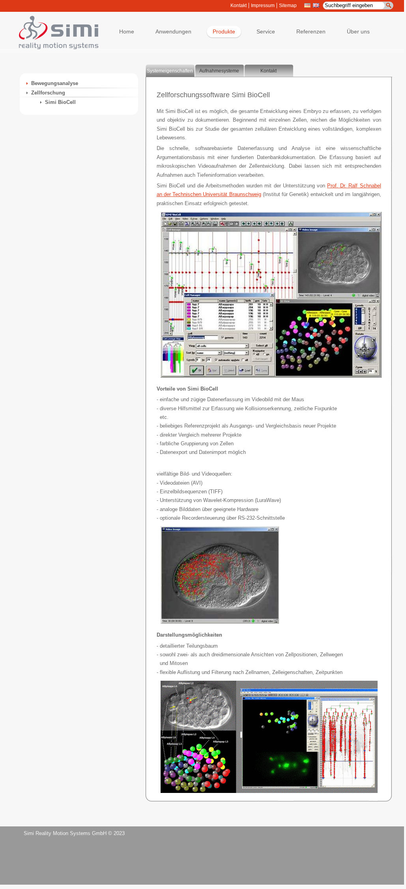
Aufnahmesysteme (219, 71)
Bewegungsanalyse (54, 83)
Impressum (263, 5)
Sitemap (288, 5)
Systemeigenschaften (170, 71)
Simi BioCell (60, 102)
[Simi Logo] (55, 47)
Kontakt (238, 5)
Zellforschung (48, 93)
